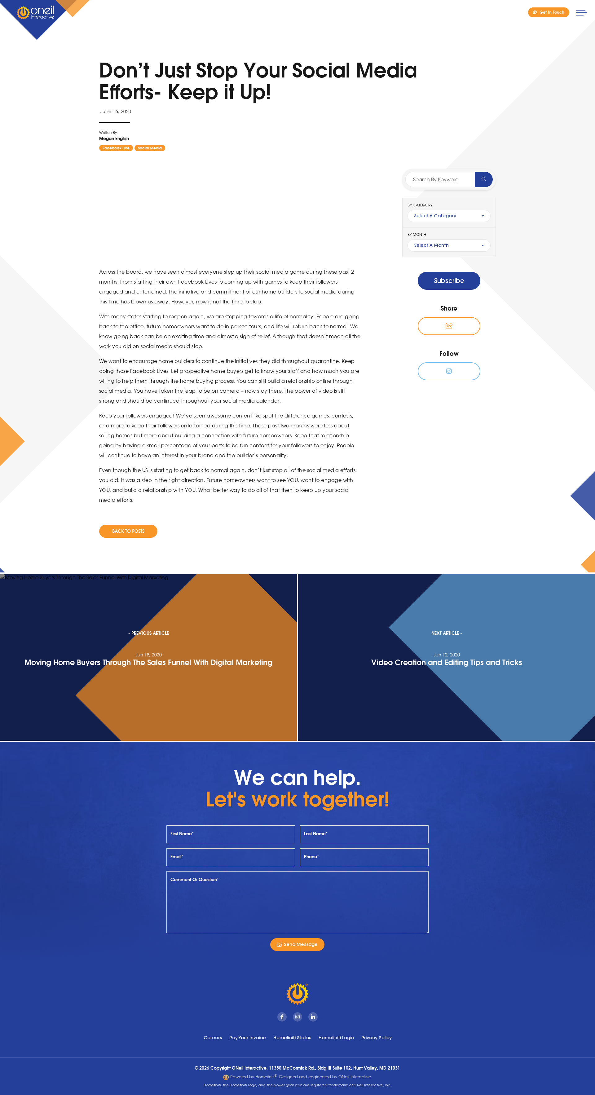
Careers (213, 1037)
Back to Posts (128, 531)
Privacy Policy (376, 1037)
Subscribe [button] (449, 281)
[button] (449, 326)
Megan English (114, 138)
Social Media (150, 148)
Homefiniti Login (336, 1037)
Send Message (301, 944)
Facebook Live (116, 148)
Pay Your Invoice (247, 1037)
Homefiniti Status (292, 1037)
